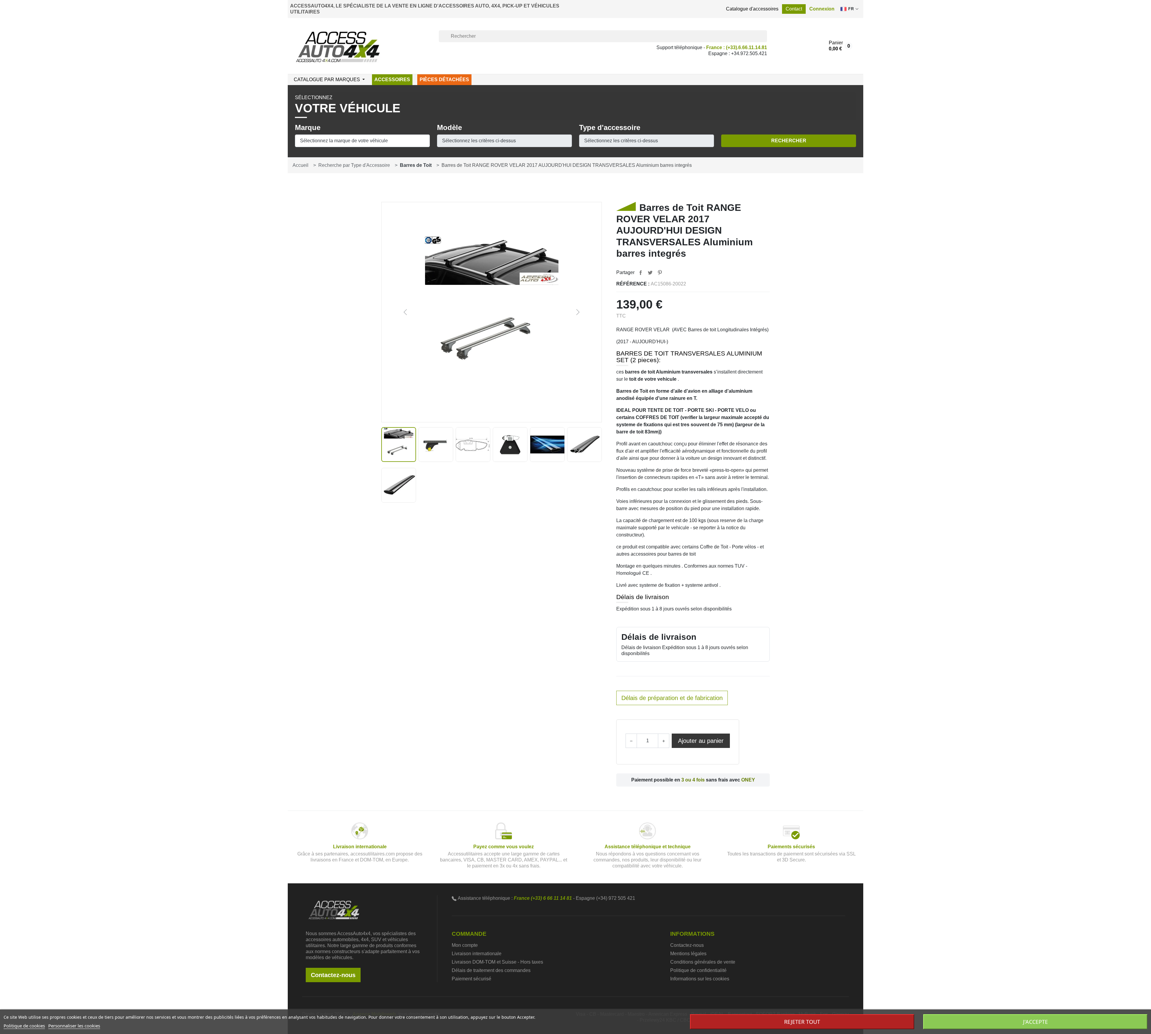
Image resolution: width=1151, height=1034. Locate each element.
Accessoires (392, 79)
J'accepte (1035, 1021)
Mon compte (465, 945)
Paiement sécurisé (471, 978)
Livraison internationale (476, 953)
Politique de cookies (24, 1026)
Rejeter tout (802, 1021)
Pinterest (659, 272)
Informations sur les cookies (699, 978)
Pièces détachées (444, 79)
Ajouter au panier (701, 740)
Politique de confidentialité (698, 970)
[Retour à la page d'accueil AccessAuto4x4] (334, 909)
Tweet (650, 272)
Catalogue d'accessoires (752, 8)
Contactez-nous (333, 975)
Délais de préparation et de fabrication (672, 698)
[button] (822, 9)
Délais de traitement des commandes (491, 970)
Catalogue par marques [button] (327, 79)
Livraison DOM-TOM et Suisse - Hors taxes (497, 962)
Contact (794, 8)
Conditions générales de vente (702, 962)
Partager (640, 272)
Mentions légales (688, 953)
